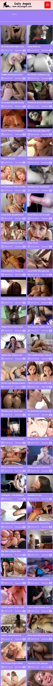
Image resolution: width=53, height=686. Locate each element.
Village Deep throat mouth (12, 327)
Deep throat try (34, 47)
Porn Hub (20, 134)
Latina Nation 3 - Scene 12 (12, 271)
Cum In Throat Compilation (12, 131)
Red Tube (20, 667)
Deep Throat (33, 243)
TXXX (22, 499)
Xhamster (20, 50)
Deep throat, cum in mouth (39, 215)
